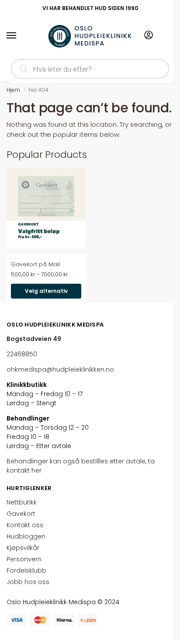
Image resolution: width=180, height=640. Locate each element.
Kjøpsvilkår (23, 547)
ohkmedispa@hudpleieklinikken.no (60, 369)
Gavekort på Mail (35, 264)
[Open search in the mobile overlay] (90, 69)
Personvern (24, 559)
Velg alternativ (46, 291)
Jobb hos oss (28, 581)
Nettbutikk (22, 502)
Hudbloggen (26, 536)
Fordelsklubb (26, 570)
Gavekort (21, 513)
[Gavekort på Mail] (46, 207)
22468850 (22, 354)
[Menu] (20, 35)
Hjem (13, 90)
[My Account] (148, 36)
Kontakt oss (25, 525)
